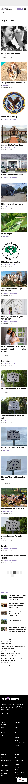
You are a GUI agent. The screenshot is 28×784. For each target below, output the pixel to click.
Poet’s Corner (5, 546)
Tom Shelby (6, 85)
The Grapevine (4, 765)
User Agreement (18, 777)
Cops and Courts (18, 735)
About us (17, 758)
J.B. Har (3, 638)
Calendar (3, 758)
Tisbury (3, 722)
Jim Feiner (3, 646)
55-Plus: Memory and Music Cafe (10, 262)
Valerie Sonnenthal (7, 511)
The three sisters (15, 620)
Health (16, 725)
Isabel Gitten (6, 206)
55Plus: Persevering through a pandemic (12, 204)
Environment (17, 722)
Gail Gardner (6, 482)
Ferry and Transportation (20, 743)
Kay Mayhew (6, 421)
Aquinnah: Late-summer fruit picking (11, 536)
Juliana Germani (7, 354)
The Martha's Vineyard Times (10, 119)
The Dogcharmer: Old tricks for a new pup (13, 83)
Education (17, 730)
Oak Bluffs (3, 727)
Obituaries (17, 745)
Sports (16, 740)
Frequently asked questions (19, 761)
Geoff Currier (6, 56)
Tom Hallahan (4, 659)
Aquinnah (3, 735)
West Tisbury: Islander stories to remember (13, 388)
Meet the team (18, 764)
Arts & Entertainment (6, 760)
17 (12, 575)
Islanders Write (4, 770)
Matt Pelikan (6, 236)
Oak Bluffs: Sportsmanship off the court (12, 447)
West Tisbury (4, 725)
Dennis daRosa (5, 361)
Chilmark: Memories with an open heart (12, 509)
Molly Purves (6, 539)
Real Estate (17, 748)
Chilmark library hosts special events (12, 174)
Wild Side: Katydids (6, 233)
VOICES (3, 768)
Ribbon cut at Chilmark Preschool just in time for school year (18, 614)
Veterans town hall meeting (9, 117)
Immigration (17, 737)
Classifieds (17, 770)
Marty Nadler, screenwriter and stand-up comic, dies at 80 (16, 606)
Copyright (17, 775)
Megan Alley (6, 450)
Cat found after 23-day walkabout (11, 53)
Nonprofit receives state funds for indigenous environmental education (17, 630)
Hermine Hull (6, 391)
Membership (20, 9)
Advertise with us (19, 767)
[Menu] (25, 9)
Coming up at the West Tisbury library (12, 145)
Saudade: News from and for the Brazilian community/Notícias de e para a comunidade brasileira (14, 349)
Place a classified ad (19, 772)
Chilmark (3, 732)
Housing (16, 727)
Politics (16, 732)
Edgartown (3, 730)
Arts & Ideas (4, 773)
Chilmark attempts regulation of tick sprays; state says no (17, 597)
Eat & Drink (3, 763)
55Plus (2, 776)
